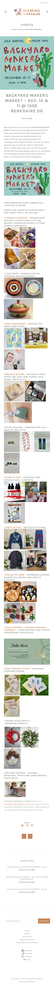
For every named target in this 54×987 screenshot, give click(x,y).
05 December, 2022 (27, 870)
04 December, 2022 (27, 882)
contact (27, 933)
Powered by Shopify (27, 981)
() (43, 3)
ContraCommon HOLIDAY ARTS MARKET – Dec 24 (27, 889)
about (27, 931)
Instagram (28, 956)
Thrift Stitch (13, 527)
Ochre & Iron (13, 477)
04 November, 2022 (27, 892)
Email (28, 959)
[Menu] (5, 11)
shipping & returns (27, 939)
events (20, 29)
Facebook (28, 950)
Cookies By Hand (14, 575)
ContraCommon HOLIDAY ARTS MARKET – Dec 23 (27, 867)
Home (14, 29)
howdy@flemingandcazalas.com (16, 804)
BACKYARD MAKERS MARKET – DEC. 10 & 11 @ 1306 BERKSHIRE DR (27, 878)
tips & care (27, 936)
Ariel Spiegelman (15, 323)
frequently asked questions (27, 942)
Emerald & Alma (14, 374)
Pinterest (28, 953)
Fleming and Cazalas (34, 979)
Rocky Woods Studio (17, 668)
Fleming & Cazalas (16, 218)
